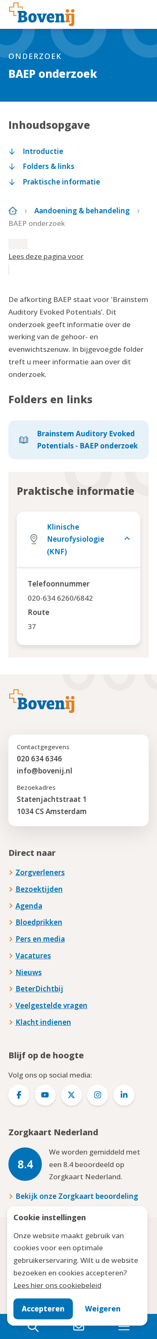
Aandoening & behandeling (82, 210)
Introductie (43, 151)
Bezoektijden (39, 889)
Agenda (28, 906)
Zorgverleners (40, 872)
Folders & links (49, 166)
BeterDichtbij (39, 988)
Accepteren (43, 1308)
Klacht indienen (43, 1022)
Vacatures (33, 955)
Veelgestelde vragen (51, 1005)
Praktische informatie (61, 182)
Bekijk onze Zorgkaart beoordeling (76, 1196)
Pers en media (40, 939)
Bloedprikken (38, 922)
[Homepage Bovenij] (41, 14)
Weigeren (103, 1308)
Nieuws (28, 972)
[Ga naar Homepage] (12, 210)
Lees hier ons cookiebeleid (57, 1285)
